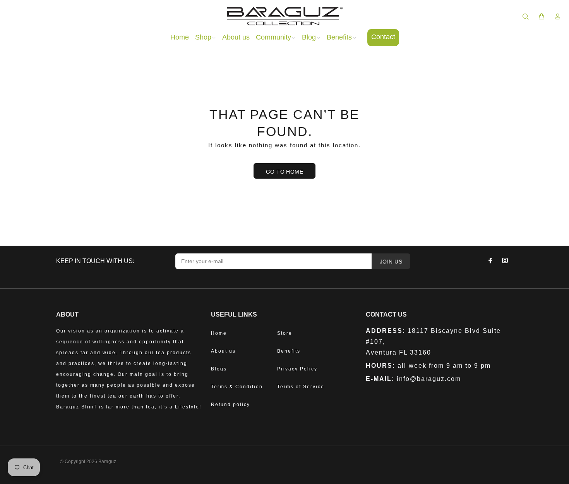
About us (223, 351)
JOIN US (391, 261)
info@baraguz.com (429, 378)
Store (284, 333)
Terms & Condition (237, 386)
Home (219, 333)
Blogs (219, 369)
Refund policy (230, 404)
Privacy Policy (297, 369)
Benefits (288, 351)
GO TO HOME (284, 172)
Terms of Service (300, 386)
